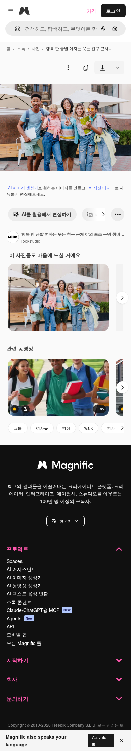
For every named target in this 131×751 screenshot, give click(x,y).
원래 (39, 89)
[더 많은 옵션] (68, 67)
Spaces (15, 561)
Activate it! (99, 740)
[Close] (121, 741)
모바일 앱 (17, 634)
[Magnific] (65, 466)
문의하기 (17, 698)
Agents (20, 618)
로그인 (113, 10)
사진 (36, 48)
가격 (91, 10)
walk (88, 428)
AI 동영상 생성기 (24, 585)
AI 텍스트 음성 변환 (27, 593)
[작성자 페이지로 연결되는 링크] (13, 238)
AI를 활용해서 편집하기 (46, 214)
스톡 (21, 48)
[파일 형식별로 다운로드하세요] (117, 67)
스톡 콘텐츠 (19, 602)
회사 (12, 679)
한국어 (65, 521)
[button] (65, 521)
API (10, 626)
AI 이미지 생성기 (23, 187)
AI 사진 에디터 (102, 187)
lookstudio (30, 241)
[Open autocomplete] (15, 28)
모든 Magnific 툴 (24, 642)
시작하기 (17, 660)
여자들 (42, 428)
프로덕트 (17, 549)
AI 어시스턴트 (21, 569)
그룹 (18, 428)
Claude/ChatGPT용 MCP (39, 610)
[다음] (103, 214)
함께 (66, 428)
